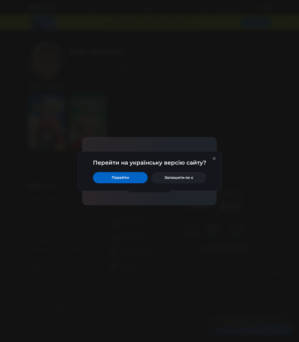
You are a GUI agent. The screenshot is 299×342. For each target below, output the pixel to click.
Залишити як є (178, 177)
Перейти (120, 177)
